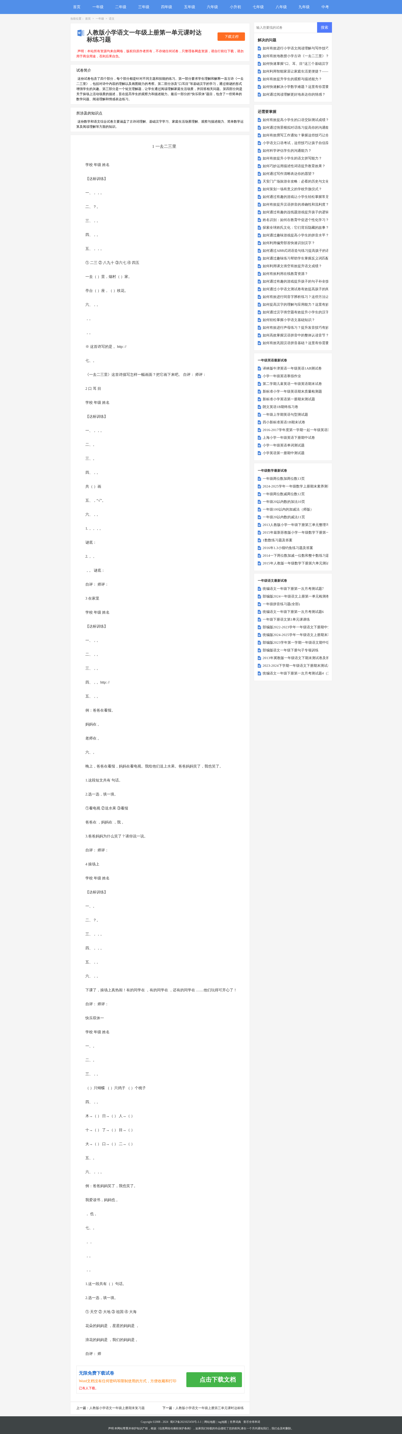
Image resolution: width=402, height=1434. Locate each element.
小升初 (235, 7)
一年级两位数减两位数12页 (284, 494)
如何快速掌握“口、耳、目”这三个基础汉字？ (297, 64)
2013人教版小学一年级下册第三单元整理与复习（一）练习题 (310, 525)
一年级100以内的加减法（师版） (288, 509)
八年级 (281, 7)
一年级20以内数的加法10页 (284, 502)
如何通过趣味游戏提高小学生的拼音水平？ (296, 235)
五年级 (189, 7)
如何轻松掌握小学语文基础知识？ (289, 320)
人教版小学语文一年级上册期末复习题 (117, 1408)
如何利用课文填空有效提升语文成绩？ (292, 266)
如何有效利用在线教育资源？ (285, 274)
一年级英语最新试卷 (272, 360)
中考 (325, 7)
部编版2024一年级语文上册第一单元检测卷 (296, 596)
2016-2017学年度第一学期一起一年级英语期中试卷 (302, 430)
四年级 (166, 7)
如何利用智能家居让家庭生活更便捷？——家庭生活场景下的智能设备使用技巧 (324, 71)
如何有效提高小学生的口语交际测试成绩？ (296, 120)
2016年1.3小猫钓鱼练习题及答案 (288, 548)
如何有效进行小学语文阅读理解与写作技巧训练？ (301, 48)
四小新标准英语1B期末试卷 (284, 422)
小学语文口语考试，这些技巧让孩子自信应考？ (299, 143)
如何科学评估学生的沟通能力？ (287, 150)
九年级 (304, 7)
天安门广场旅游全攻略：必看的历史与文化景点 (299, 181)
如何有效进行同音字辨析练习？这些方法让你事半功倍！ (306, 297)
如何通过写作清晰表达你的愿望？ (289, 174)
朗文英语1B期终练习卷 (280, 407)
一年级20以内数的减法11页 (284, 517)
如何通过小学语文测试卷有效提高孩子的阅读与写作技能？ (308, 289)
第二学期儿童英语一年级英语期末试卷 (292, 384)
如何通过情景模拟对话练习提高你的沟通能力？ (299, 127)
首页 (76, 7)
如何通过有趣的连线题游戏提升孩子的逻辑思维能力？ (304, 212)
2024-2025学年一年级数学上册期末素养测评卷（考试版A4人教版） (315, 486)
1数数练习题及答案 (277, 540)
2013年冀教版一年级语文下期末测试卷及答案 (298, 658)
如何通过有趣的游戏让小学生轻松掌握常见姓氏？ (301, 197)
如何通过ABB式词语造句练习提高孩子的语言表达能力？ (306, 250)
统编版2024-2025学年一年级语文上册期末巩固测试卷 (304, 635)
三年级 (143, 7)
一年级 (98, 7)
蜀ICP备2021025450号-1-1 (185, 1422)
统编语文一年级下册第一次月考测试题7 (293, 589)
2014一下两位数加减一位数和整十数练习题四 (298, 555)
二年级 (120, 7)
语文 (111, 18)
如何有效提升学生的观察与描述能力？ (292, 79)
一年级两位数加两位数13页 (284, 478)
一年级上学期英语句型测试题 (285, 414)
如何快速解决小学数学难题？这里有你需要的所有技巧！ (306, 87)
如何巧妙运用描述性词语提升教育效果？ (294, 166)
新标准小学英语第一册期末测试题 (289, 399)
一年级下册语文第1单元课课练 (286, 619)
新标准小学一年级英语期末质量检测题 (292, 391)
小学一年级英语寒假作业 (282, 376)
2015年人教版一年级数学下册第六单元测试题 (298, 563)
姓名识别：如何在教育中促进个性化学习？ (296, 220)
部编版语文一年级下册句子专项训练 (290, 650)
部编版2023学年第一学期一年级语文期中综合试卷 (301, 642)
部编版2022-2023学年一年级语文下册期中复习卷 (300, 627)
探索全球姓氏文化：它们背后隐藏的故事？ (296, 227)
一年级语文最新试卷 (272, 580)
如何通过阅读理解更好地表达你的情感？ (294, 94)
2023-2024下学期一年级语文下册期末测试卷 (297, 665)
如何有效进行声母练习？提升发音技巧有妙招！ (299, 327)
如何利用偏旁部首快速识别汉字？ (289, 243)
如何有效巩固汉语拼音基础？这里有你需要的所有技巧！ (306, 343)
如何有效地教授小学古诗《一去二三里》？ (296, 56)
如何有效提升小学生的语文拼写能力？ (292, 158)
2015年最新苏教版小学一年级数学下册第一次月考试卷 (305, 532)
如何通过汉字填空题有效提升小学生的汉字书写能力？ (304, 312)
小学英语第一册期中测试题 (284, 453)
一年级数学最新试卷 (272, 470)
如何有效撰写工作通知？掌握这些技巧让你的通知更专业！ (308, 135)
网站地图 (209, 1422)
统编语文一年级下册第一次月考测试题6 (293, 612)
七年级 (258, 7)
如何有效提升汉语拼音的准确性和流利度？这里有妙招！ (306, 204)
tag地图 (222, 1422)
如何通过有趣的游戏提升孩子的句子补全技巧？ (299, 281)
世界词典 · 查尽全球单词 (245, 1422)
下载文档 (231, 36)
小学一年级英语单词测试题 (284, 445)
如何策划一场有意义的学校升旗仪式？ (292, 189)
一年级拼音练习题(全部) (281, 604)
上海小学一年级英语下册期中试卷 (289, 437)
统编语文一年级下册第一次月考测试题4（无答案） (302, 673)
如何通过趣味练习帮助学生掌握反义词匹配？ (297, 258)
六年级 (212, 7)
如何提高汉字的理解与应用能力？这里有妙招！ (299, 304)
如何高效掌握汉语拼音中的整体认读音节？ (296, 335)
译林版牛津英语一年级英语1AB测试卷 (292, 368)
